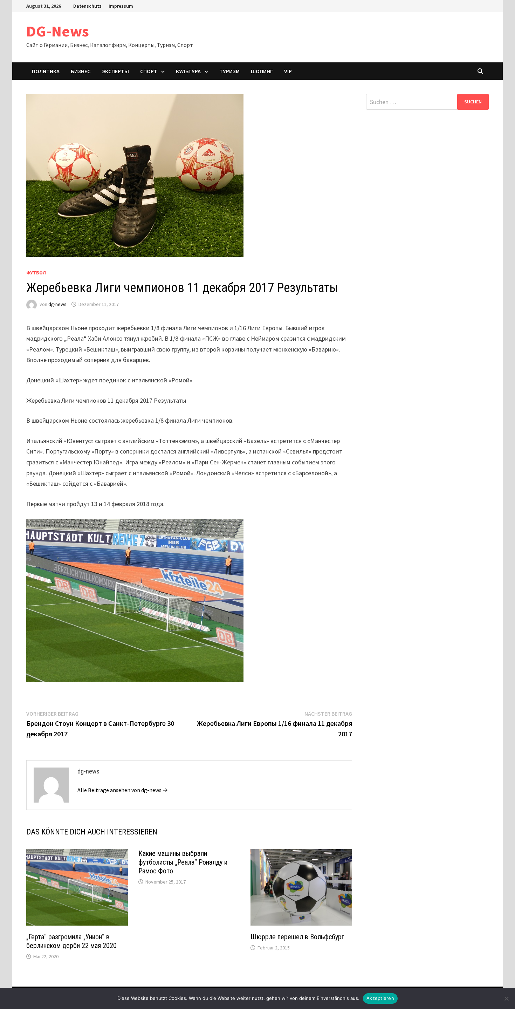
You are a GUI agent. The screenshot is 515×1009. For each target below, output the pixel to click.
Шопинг (262, 71)
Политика (46, 71)
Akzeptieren (380, 998)
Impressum (121, 6)
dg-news (57, 304)
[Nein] (506, 998)
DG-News (57, 31)
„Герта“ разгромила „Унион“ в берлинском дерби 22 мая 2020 (71, 941)
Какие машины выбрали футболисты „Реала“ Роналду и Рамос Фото (182, 862)
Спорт (148, 71)
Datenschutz (87, 6)
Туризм (229, 71)
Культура (188, 71)
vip (288, 71)
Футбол (36, 273)
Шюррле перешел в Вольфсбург (297, 937)
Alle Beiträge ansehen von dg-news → (122, 789)
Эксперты (115, 71)
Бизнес (80, 71)
